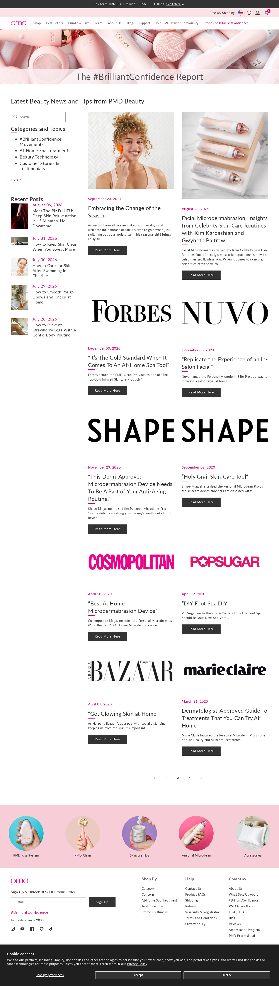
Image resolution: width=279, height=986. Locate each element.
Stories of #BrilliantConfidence (226, 23)
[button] (249, 12)
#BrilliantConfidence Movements (41, 141)
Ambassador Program (244, 930)
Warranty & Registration (203, 912)
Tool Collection (152, 906)
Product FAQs (195, 894)
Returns (191, 906)
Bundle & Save (79, 23)
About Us (236, 888)
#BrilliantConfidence (30, 912)
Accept (138, 975)
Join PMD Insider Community (177, 23)
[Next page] (201, 778)
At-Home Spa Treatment (159, 900)
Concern (148, 894)
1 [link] (155, 778)
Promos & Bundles (155, 912)
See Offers (173, 4)
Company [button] (237, 879)
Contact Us (193, 888)
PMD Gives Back (241, 906)
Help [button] (189, 879)
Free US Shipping (222, 13)
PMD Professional (242, 936)
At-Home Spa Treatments (45, 150)
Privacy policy (195, 924)
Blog (130, 23)
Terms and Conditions (201, 918)
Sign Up (102, 902)
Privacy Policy (137, 964)
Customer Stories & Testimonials (39, 165)
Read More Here (107, 250)
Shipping (191, 900)
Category (148, 888)
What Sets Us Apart (243, 894)
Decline (227, 975)
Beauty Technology (39, 156)
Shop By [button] (149, 879)
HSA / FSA (237, 912)
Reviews (235, 924)
